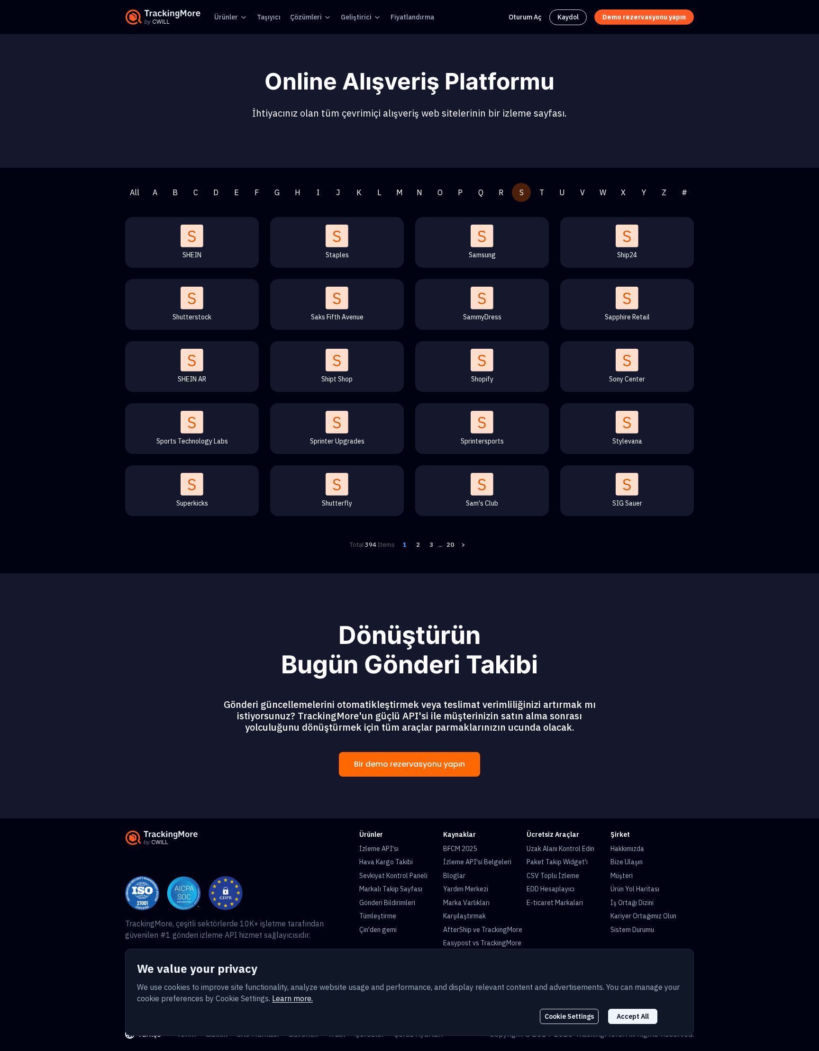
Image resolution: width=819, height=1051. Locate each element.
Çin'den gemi (378, 929)
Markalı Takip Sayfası (390, 889)
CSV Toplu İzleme (553, 875)
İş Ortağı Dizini (632, 902)
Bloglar (454, 875)
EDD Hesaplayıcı (550, 889)
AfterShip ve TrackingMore (482, 929)
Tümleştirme (377, 916)
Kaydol (568, 17)
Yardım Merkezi (465, 889)
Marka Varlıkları (466, 902)
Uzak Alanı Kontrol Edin (560, 848)
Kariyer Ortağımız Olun (643, 916)
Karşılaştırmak (464, 916)
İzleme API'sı (379, 848)
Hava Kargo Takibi (386, 862)
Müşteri (621, 875)
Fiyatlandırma (412, 17)
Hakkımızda (627, 848)
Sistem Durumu (632, 929)
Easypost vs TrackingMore (482, 943)
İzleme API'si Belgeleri (477, 862)
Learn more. (292, 998)
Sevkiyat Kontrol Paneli (393, 875)
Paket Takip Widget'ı (557, 862)
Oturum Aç (525, 17)
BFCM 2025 (460, 848)
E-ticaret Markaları (555, 902)
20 (450, 545)
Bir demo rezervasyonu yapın (409, 764)
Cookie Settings (569, 1016)
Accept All (633, 1016)
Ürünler (226, 17)
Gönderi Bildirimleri (387, 902)
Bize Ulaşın (626, 862)
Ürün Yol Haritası (634, 889)
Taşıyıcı (269, 17)
